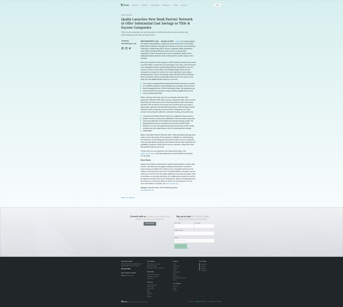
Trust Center (150, 288)
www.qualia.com (172, 183)
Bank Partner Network (153, 274)
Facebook (204, 264)
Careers (175, 290)
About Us (175, 286)
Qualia (178, 41)
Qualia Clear (176, 266)
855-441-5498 (125, 268)
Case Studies (150, 287)
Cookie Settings (211, 301)
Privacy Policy (201, 301)
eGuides (149, 296)
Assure (175, 279)
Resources (166, 5)
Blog (148, 290)
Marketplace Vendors (153, 276)
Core (174, 264)
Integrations (150, 278)
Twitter (203, 266)
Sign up (123, 275)
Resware (175, 276)
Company (184, 5)
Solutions (144, 5)
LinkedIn (203, 268)
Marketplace (176, 272)
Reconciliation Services (179, 278)
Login (217, 5)
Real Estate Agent (152, 266)
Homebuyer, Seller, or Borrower (155, 268)
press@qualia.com (147, 190)
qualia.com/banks (147, 153)
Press (174, 288)
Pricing (175, 5)
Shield (174, 270)
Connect (175, 268)
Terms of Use (191, 301)
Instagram (204, 270)
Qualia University (151, 285)
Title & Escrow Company (154, 264)
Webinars (149, 292)
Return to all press (128, 198)
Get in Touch (150, 223)
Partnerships (155, 5)
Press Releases (126, 15)
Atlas (174, 274)
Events (149, 294)
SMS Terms (219, 301)
